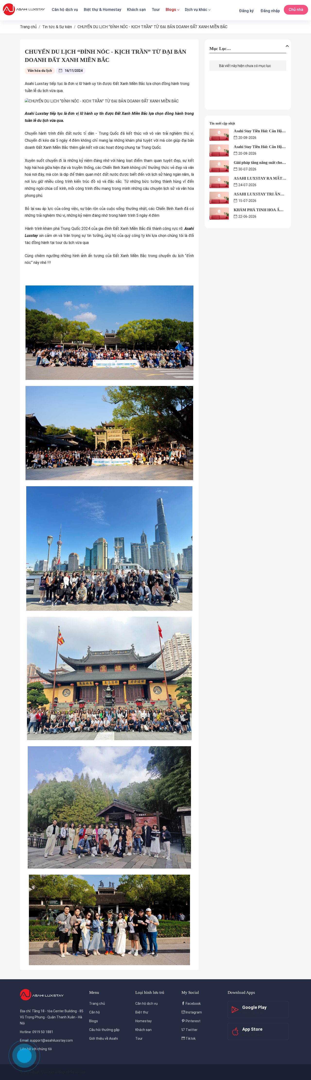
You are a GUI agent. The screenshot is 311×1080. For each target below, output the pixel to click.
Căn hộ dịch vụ (65, 9)
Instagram (193, 1012)
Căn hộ (94, 1012)
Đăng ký (246, 10)
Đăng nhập (270, 10)
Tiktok (190, 1038)
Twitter (191, 1030)
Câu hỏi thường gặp (104, 1030)
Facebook (193, 1003)
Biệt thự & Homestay (102, 9)
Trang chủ (97, 1003)
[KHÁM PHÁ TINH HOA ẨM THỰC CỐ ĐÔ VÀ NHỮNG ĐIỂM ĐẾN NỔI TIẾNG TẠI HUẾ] (219, 213)
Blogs (171, 9)
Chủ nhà (296, 9)
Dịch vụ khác (196, 9)
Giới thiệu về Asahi (103, 1038)
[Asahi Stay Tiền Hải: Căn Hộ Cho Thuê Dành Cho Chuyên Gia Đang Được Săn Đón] (219, 134)
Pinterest (192, 1021)
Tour (156, 9)
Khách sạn (136, 9)
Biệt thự (141, 1012)
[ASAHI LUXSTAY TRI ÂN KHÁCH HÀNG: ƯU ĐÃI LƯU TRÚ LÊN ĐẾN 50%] (219, 197)
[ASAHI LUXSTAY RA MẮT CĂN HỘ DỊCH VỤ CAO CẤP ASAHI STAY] (219, 181)
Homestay (143, 1021)
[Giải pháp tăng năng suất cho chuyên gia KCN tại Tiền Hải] (219, 166)
